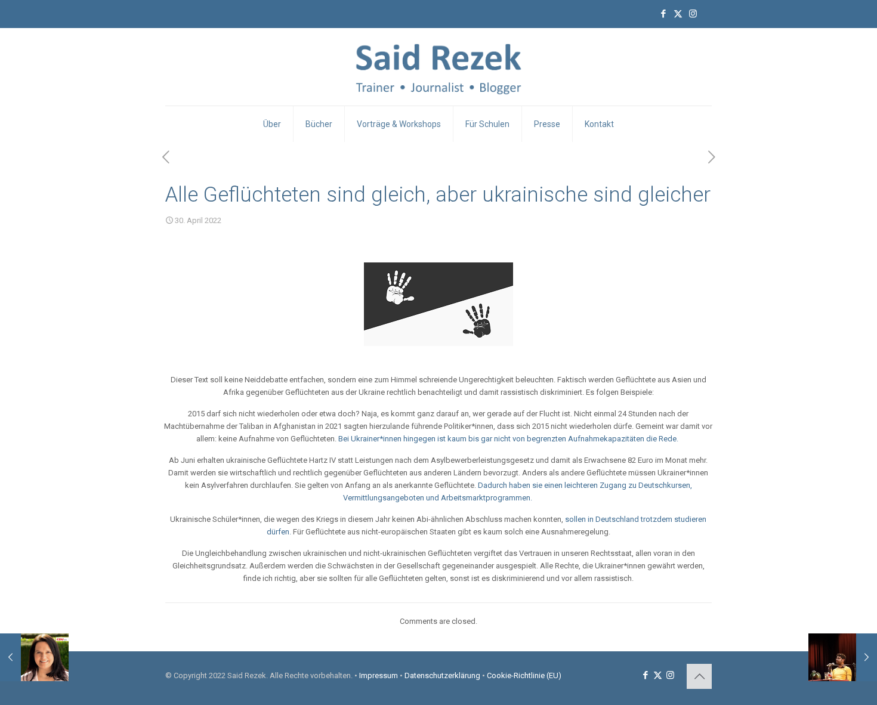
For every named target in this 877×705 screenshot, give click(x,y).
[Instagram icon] (692, 13)
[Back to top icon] (699, 676)
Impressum (378, 675)
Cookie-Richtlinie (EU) (524, 675)
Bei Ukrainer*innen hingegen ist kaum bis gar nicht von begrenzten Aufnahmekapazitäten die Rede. (509, 438)
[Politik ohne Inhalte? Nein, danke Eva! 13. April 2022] (34, 657)
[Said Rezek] (438, 67)
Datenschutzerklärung (442, 675)
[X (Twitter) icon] (678, 13)
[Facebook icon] (663, 13)
